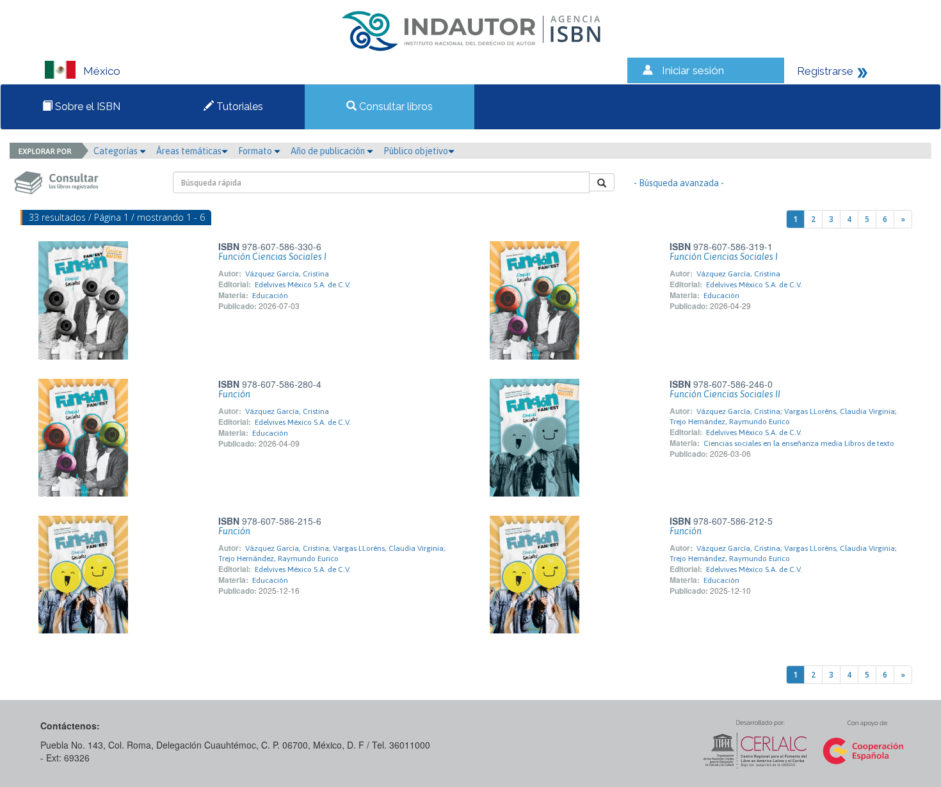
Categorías (116, 151)
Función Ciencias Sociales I (272, 256)
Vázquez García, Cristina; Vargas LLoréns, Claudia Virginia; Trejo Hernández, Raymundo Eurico (332, 553)
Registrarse (825, 71)
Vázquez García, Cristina (287, 273)
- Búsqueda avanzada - (679, 183)
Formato (256, 151)
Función (234, 394)
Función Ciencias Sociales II (725, 394)
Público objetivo (415, 151)
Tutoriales (238, 106)
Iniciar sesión (693, 70)
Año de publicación (329, 151)
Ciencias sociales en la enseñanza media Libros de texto (799, 443)
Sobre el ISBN (86, 106)
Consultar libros (395, 106)
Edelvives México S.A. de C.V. (303, 284)
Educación (270, 295)
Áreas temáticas (188, 151)
